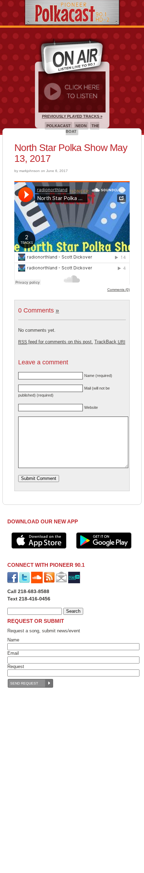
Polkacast (58, 126)
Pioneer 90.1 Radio (72, 13)
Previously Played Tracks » (72, 116)
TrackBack (109, 341)
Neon (81, 126)
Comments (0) (118, 289)
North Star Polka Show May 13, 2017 (70, 153)
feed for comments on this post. (55, 341)
